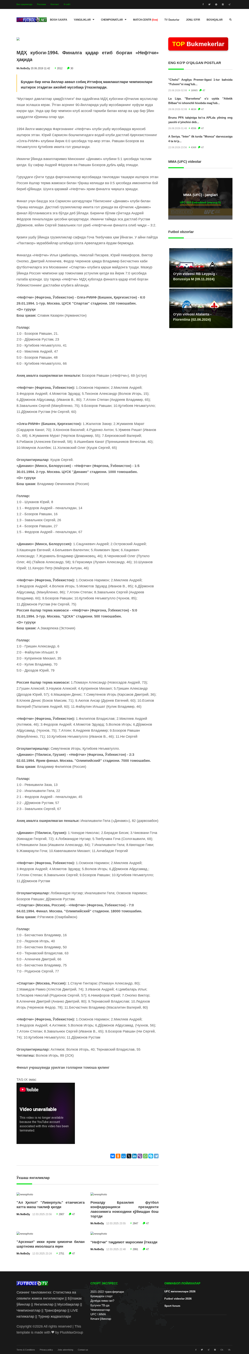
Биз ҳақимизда (24, 4)
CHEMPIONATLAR (112, 19)
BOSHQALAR (215, 19)
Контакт (55, 4)
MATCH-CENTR (145, 19)
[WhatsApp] (145, 1156)
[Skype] (150, 1156)
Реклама (41, 4)
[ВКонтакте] (112, 1156)
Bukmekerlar (198, 43)
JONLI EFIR (193, 19)
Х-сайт (67, 4)
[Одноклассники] (118, 1156)
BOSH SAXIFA (58, 19)
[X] (129, 1156)
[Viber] (140, 1156)
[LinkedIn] (134, 1156)
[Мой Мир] (123, 1156)
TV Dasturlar (171, 19)
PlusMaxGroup (71, 1332)
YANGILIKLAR (82, 19)
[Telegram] (156, 1156)
